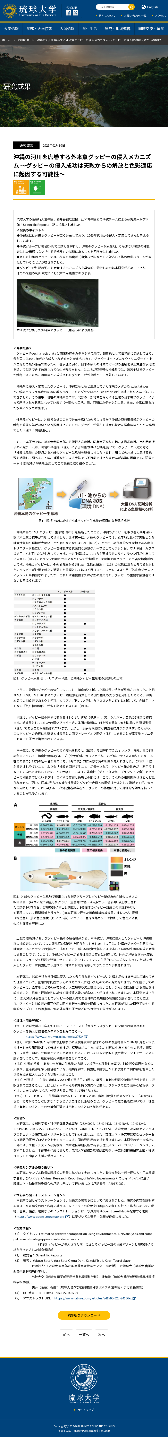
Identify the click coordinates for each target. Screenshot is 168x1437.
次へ (101, 1334)
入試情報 (67, 28)
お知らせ (24, 40)
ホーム (6, 40)
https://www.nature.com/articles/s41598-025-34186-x (93, 1298)
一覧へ (84, 1334)
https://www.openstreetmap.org (40, 1216)
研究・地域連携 (118, 28)
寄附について (107, 16)
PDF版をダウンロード (84, 1315)
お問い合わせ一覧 (135, 16)
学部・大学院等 (39, 28)
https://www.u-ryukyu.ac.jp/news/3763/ (54, 1036)
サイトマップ (86, 1410)
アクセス (160, 16)
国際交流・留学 (151, 28)
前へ (66, 1334)
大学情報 (11, 28)
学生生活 (89, 28)
